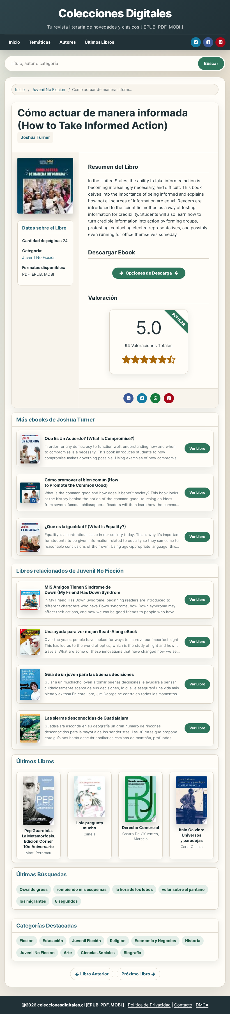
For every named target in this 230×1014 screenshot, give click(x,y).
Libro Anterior (94, 973)
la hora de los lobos (134, 889)
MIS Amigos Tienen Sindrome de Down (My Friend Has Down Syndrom (82, 589)
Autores (67, 42)
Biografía (132, 952)
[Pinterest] (220, 42)
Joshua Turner (35, 137)
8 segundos (66, 901)
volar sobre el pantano (183, 889)
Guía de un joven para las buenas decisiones (89, 674)
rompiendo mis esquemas (82, 889)
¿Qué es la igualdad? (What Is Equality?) (85, 526)
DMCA (202, 1005)
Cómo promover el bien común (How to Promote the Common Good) (81, 482)
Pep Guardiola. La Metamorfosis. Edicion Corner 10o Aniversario (38, 838)
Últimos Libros (99, 42)
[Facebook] (208, 42)
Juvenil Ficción (86, 940)
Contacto (183, 1005)
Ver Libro (197, 448)
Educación (53, 940)
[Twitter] (196, 42)
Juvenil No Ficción (48, 89)
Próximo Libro (135, 973)
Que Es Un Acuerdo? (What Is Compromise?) (90, 438)
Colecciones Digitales (115, 13)
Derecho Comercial (140, 827)
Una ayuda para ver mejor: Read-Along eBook (91, 631)
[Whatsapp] (155, 398)
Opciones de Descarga (149, 273)
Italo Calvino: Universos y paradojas (191, 835)
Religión (118, 940)
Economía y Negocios (155, 940)
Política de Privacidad (149, 1005)
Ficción (27, 940)
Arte (68, 952)
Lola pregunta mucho (89, 825)
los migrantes (33, 901)
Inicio (14, 42)
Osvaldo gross (34, 889)
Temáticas (39, 42)
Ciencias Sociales (98, 952)
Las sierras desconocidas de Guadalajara (86, 718)
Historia (192, 940)
